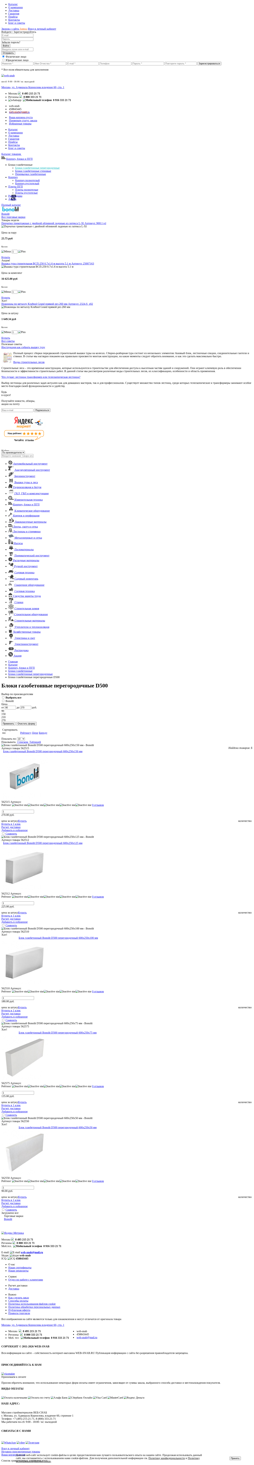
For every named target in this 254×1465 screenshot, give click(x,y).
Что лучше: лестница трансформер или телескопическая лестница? (40, 377)
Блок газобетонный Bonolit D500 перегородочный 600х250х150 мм (42, 751)
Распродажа (15, 195)
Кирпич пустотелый (27, 183)
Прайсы (13, 16)
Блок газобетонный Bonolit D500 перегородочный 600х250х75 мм (58, 1032)
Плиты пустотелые (26, 192)
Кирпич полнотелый (27, 180)
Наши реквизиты (18, 1270)
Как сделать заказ (18, 1297)
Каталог (13, 4)
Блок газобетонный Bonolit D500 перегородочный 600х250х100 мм (58, 937)
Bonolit (9, 701)
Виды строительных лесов (29, 362)
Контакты (14, 19)
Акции (12, 199)
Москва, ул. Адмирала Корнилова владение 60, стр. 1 (32, 87)
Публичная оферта (19, 1310)
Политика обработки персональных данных (34, 1307)
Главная (13, 661)
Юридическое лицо (17, 60)
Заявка (23, 28)
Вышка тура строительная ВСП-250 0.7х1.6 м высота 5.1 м (47, 263)
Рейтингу (25, 732)
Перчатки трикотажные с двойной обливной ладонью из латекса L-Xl (53, 223)
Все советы (8, 341)
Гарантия (13, 13)
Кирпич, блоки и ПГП (19, 158)
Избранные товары (20, 123)
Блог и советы (16, 22)
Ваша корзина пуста (21, 117)
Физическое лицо (16, 56)
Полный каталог (11, 204)
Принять (235, 1458)
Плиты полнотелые (26, 189)
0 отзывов (98, 805)
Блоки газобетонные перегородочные (37, 167)
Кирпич (13, 177)
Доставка (13, 10)
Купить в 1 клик (11, 824)
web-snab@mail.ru (32, 1252)
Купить (5, 257)
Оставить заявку (19, 111)
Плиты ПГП (15, 186)
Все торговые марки (13, 217)
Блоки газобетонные (20, 670)
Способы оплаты (18, 1300)
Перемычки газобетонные (30, 174)
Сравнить (11, 833)
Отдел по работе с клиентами (25, 1279)
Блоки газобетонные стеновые (33, 171)
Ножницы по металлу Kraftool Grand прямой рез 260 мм (47, 303)
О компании (15, 7)
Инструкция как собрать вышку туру (23, 347)
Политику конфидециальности (166, 1458)
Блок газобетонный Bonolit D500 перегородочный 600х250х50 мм (58, 1127)
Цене (35, 732)
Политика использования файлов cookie (32, 1303)
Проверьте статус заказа (23, 120)
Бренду (43, 732)
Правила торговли (19, 1313)
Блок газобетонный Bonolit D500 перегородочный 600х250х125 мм (42, 843)
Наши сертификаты (19, 1267)
